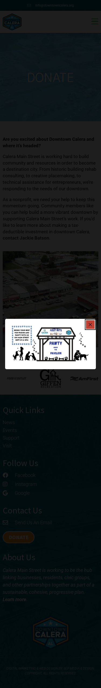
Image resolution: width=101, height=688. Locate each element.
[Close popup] (90, 324)
